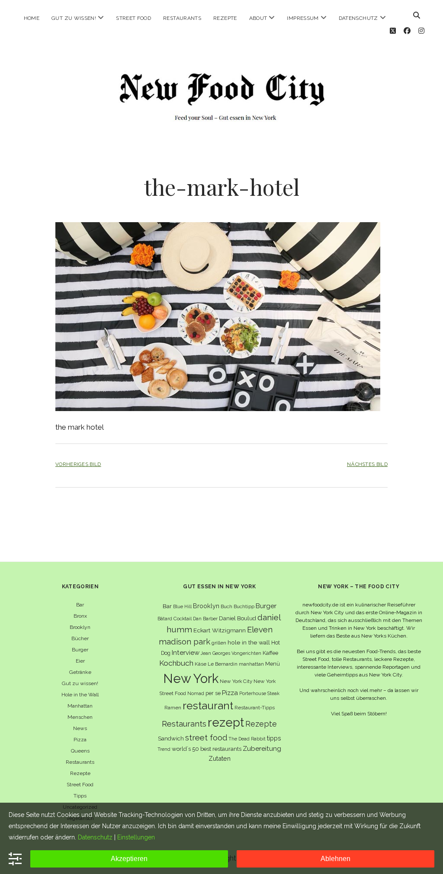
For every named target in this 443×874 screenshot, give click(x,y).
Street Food (133, 18)
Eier (80, 661)
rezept (226, 722)
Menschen (80, 717)
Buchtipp (244, 606)
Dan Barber (205, 618)
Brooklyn (80, 627)
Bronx (80, 616)
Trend (163, 749)
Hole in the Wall (80, 695)
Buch (226, 606)
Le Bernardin (223, 664)
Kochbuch (176, 663)
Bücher (80, 638)
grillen (219, 643)
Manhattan (80, 706)
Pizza (80, 740)
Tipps (80, 796)
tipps (274, 738)
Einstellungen (136, 837)
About (258, 18)
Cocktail (182, 619)
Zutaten (220, 758)
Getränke (80, 672)
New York (190, 678)
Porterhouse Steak (259, 693)
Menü (272, 663)
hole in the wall (249, 642)
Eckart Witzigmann (219, 630)
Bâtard (164, 618)
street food (206, 737)
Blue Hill (182, 606)
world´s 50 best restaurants (206, 749)
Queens (80, 751)
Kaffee (270, 653)
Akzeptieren (129, 858)
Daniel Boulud (237, 618)
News (80, 728)
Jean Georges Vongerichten (231, 653)
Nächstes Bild (367, 464)
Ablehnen (335, 858)
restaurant (208, 705)
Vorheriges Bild (78, 464)
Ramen (172, 708)
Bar (80, 605)
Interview (185, 653)
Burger (80, 650)
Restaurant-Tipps (254, 708)
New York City (236, 681)
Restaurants (182, 18)
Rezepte (225, 18)
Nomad (195, 693)
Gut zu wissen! (73, 18)
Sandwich (171, 738)
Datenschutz (358, 18)
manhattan (251, 664)
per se (213, 693)
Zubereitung (262, 748)
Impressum (302, 18)
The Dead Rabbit (247, 738)
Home (31, 18)
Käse (200, 664)
